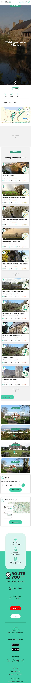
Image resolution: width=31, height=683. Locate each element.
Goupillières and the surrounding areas (13, 313)
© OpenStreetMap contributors (24, 122)
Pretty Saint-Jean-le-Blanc (9, 379)
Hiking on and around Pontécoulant (12, 291)
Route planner (15, 522)
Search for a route (17, 597)
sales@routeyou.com (16, 674)
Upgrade (15, 608)
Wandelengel (6, 84)
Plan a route (17, 588)
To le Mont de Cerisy (8, 175)
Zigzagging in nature (8, 357)
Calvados (16, 88)
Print (18, 96)
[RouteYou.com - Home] (7, 2)
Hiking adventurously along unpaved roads (14, 263)
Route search (15, 489)
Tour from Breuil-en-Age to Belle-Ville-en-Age (15, 197)
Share (5, 96)
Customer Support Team (16, 681)
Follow (11, 96)
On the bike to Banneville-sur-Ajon (12, 335)
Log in (15, 616)
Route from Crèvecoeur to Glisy (11, 241)
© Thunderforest (16, 122)
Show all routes (7, 397)
